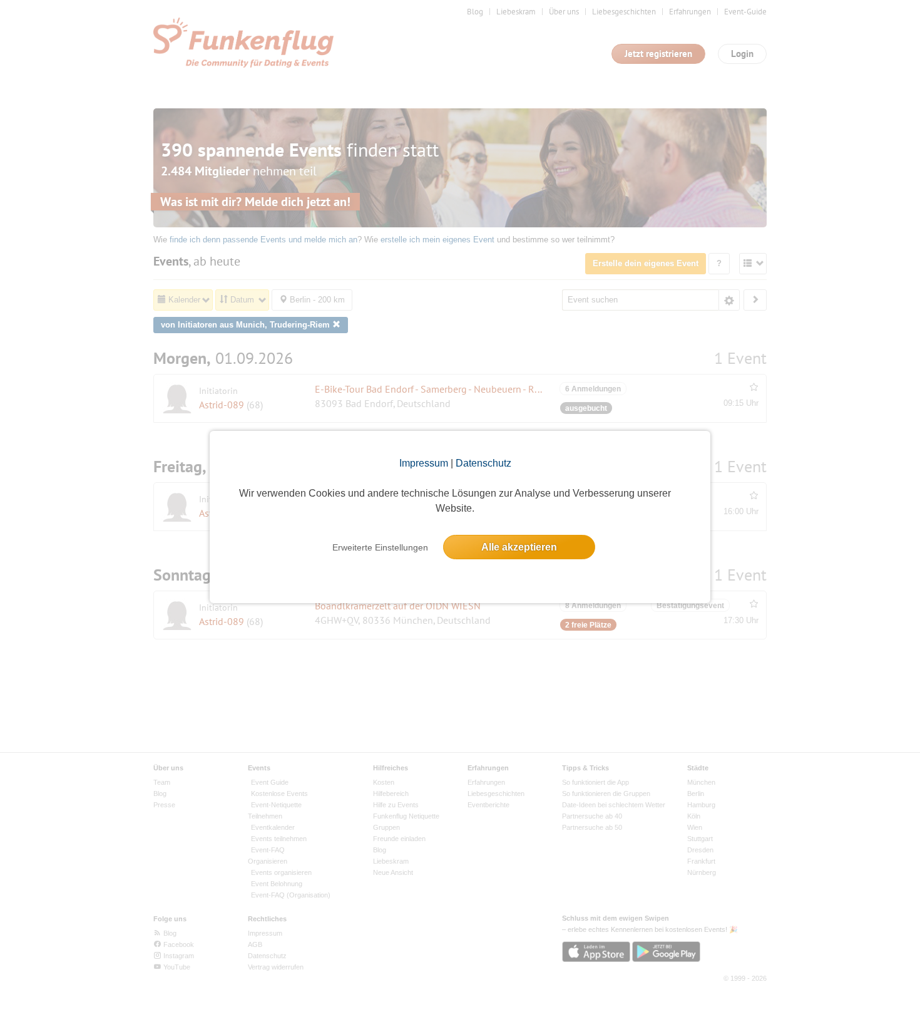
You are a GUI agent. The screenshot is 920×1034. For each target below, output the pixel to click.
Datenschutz (483, 463)
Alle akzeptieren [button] (519, 547)
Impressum (423, 463)
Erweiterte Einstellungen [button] (380, 547)
